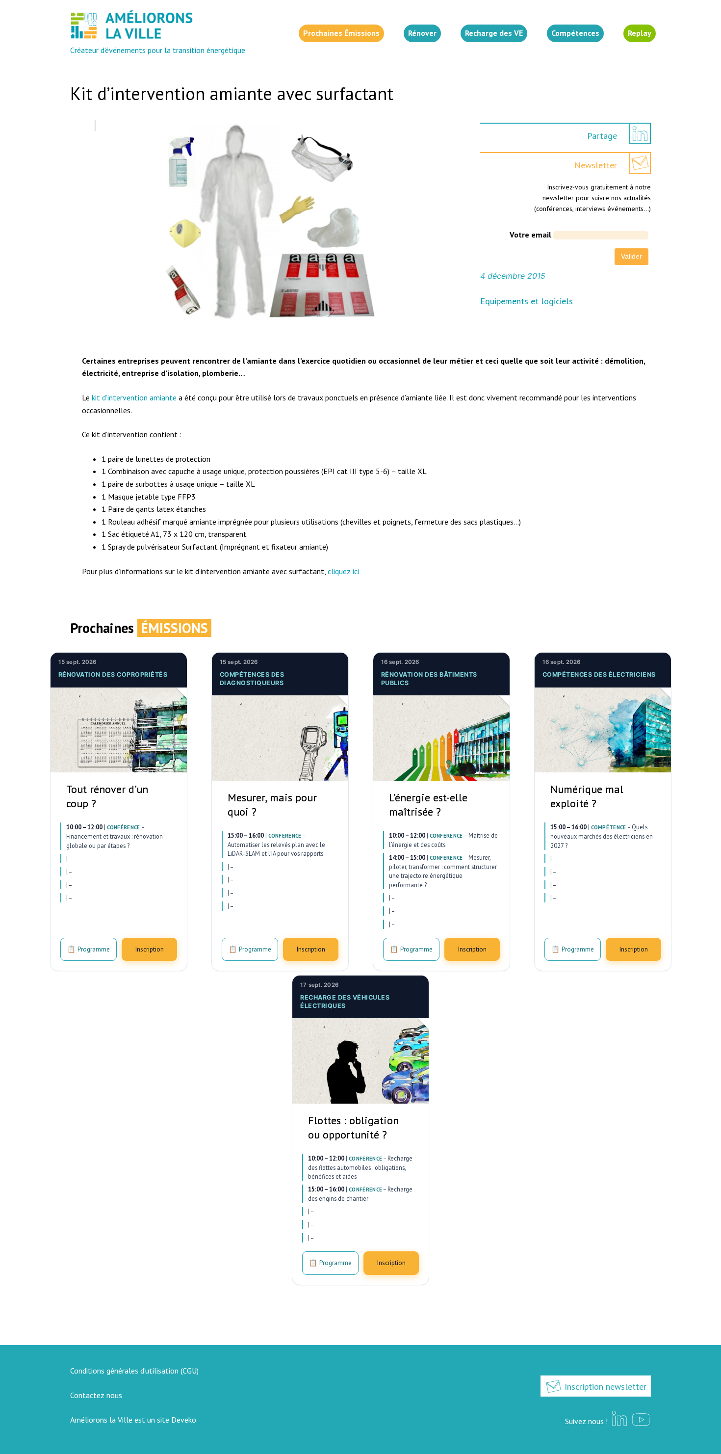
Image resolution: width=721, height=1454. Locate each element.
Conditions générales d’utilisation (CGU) (134, 1370)
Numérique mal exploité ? (586, 796)
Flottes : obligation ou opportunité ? (353, 1127)
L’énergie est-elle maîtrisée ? (428, 805)
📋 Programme (88, 949)
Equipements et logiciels (526, 301)
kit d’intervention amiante (134, 397)
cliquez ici (343, 571)
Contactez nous (96, 1395)
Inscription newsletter (604, 1386)
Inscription (149, 949)
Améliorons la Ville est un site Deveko (133, 1420)
